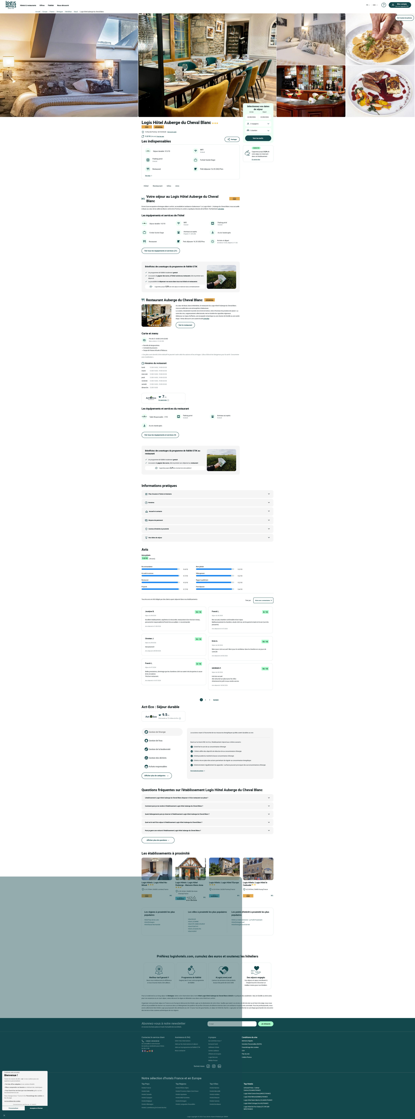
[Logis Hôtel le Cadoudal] (258, 869)
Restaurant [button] (157, 186)
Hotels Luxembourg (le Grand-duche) (154, 1107)
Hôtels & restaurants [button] (28, 5)
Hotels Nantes (214, 1088)
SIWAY (226, 1117)
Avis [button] (177, 186)
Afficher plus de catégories (154, 775)
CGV (243, 1051)
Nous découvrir (63, 5)
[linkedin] (219, 1066)
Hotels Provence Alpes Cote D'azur (187, 1091)
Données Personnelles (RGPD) (252, 1044)
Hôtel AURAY (192, 931)
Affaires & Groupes (214, 1054)
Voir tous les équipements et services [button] (160, 251)
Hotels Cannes (214, 1101)
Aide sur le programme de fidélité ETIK (187, 1047)
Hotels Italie (145, 1091)
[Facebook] (208, 1066)
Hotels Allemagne (147, 1104)
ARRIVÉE (251, 112)
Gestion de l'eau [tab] (155, 740)
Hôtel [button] (146, 186)
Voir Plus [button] (147, 175)
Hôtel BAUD (192, 919)
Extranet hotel (213, 1044)
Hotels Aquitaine (181, 1094)
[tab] (151, 325)
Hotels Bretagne (181, 1101)
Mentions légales (247, 1041)
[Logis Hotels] (11, 5)
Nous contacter (180, 1051)
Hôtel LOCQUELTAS (194, 929)
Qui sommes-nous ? (215, 1041)
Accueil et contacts (155, 511)
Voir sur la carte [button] (171, 132)
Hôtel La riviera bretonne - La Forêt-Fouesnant (246, 920)
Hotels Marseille (215, 1091)
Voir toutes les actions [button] (196, 771)
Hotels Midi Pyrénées (183, 1098)
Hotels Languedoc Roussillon (185, 1104)
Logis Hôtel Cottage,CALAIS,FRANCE (256, 1103)
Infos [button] (169, 186)
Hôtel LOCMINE (193, 921)
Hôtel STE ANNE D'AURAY (196, 924)
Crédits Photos (247, 1057)
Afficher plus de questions (157, 840)
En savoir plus (163, 400)
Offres (42, 5)
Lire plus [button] (221, 209)
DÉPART (265, 112)
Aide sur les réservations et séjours (186, 1044)
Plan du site (245, 1054)
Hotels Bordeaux (215, 1104)
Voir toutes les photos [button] (404, 18)
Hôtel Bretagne (149, 922)
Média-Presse (212, 1060)
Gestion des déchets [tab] (157, 758)
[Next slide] (168, 315)
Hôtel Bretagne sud (237, 922)
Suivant (214, 700)
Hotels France (146, 1088)
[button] (4, 1115)
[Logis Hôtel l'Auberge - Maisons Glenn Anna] (190, 869)
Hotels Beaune (214, 1098)
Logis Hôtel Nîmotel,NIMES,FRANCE (256, 1097)
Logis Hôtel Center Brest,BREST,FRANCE (257, 1093)
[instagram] (214, 1066)
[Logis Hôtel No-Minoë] (157, 869)
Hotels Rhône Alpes (182, 1088)
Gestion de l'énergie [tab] (157, 732)
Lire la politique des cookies (12, 1101)
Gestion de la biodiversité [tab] (159, 749)
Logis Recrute (213, 1057)
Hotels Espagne (147, 1098)
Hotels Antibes (214, 1094)
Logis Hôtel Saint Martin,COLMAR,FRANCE (258, 1100)
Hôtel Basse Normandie (152, 925)
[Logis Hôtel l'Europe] (224, 869)
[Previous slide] (145, 315)
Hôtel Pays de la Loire (151, 920)
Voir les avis (160, 136)
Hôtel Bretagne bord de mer (240, 925)
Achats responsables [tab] (158, 766)
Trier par (248, 600)
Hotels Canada (147, 1094)
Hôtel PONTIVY (193, 926)
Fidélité (51, 5)
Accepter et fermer (36, 1108)
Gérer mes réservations (182, 1041)
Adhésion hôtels (213, 1047)
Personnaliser (13, 1108)
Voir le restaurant (185, 325)
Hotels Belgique (147, 1101)
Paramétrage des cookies (250, 1047)
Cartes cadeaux (213, 1051)
